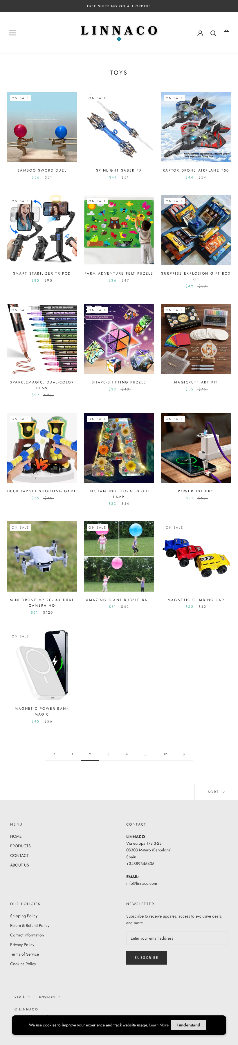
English (47, 996)
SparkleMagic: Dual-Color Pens (42, 385)
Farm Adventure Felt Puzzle (119, 273)
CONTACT (19, 855)
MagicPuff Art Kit (196, 382)
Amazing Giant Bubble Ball (119, 600)
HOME (16, 836)
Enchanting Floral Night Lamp (119, 494)
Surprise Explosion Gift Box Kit (196, 276)
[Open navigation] (12, 32)
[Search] (213, 33)
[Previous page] (54, 754)
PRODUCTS (20, 846)
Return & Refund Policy (29, 925)
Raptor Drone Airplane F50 (196, 170)
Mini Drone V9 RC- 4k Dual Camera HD (42, 602)
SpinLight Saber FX (119, 170)
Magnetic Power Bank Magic (42, 711)
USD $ (20, 996)
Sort (214, 791)
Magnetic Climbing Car (196, 600)
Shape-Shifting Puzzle (119, 382)
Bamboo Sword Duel (42, 170)
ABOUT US (19, 865)
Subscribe (147, 957)
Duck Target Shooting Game (42, 491)
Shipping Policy (23, 916)
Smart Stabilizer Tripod (42, 273)
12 (165, 754)
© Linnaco (26, 1009)
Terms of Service (24, 954)
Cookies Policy (23, 964)
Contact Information (27, 935)
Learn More (159, 1025)
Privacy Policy (22, 944)
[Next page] (184, 754)
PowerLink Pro (196, 491)
